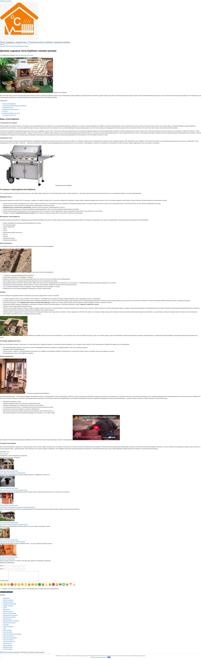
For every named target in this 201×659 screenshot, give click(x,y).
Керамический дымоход (10, 615)
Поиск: (2, 44)
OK (109, 657)
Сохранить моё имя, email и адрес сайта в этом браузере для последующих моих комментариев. (30, 588)
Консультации (7, 619)
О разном (6, 624)
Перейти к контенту (6, 1)
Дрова (5, 607)
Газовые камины (8, 602)
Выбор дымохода (8, 600)
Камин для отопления (9, 613)
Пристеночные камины (10, 637)
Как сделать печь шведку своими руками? (12, 541)
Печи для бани (7, 630)
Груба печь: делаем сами (7, 559)
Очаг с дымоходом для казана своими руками (13, 490)
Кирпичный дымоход (9, 617)
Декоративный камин (9, 604)
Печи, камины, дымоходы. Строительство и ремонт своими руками (35, 42)
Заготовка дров (7, 611)
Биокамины (6, 598)
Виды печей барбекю (9, 104)
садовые (5, 453)
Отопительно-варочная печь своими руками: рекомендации (17, 507)
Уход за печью (7, 643)
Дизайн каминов (8, 605)
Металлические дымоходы (11, 621)
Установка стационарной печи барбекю (14, 105)
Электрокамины (8, 649)
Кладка (5, 111)
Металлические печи (9, 622)
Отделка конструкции (9, 115)
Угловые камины (8, 639)
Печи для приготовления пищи (24, 55)
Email (2, 569)
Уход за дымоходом (9, 641)
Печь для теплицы (8, 636)
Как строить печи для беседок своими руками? (14, 524)
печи (1, 453)
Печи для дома (7, 632)
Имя (1, 566)
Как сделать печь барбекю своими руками (12, 473)
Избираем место (8, 107)
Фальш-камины (7, 645)
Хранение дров (7, 647)
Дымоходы (6, 609)
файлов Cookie (84, 655)
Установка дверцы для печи (11, 113)
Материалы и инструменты (11, 109)
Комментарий (4, 580)
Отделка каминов (8, 626)
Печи (4, 628)
